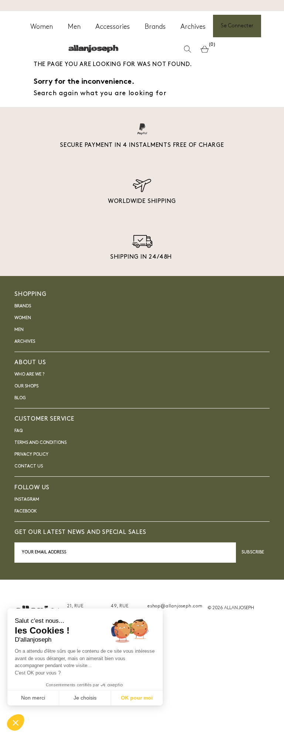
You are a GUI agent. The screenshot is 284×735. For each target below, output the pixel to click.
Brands (22, 306)
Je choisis (85, 698)
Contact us (28, 466)
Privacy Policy (31, 454)
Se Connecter (237, 26)
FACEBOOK (25, 511)
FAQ (18, 431)
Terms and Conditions (40, 443)
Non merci (33, 698)
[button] (15, 722)
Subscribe (252, 552)
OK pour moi (137, 698)
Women (22, 318)
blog (20, 398)
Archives (24, 341)
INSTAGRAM (26, 499)
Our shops (26, 386)
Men (19, 330)
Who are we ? (29, 374)
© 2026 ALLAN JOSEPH (230, 608)
